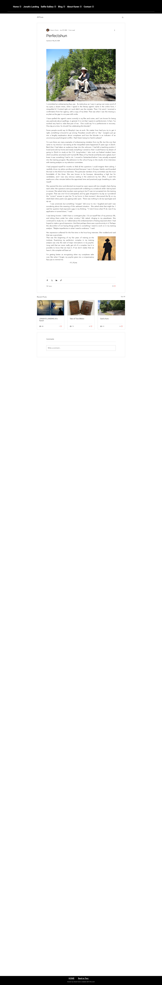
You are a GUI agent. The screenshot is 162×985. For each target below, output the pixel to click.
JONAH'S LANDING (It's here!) (48, 320)
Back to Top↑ (83, 978)
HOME (71, 978)
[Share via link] (61, 280)
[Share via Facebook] (47, 280)
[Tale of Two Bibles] (81, 307)
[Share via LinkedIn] (56, 280)
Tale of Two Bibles (77, 319)
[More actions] (114, 30)
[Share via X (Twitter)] (52, 280)
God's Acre (104, 319)
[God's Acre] (111, 307)
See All (123, 296)
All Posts (40, 17)
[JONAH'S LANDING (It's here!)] (50, 307)
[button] (123, 17)
